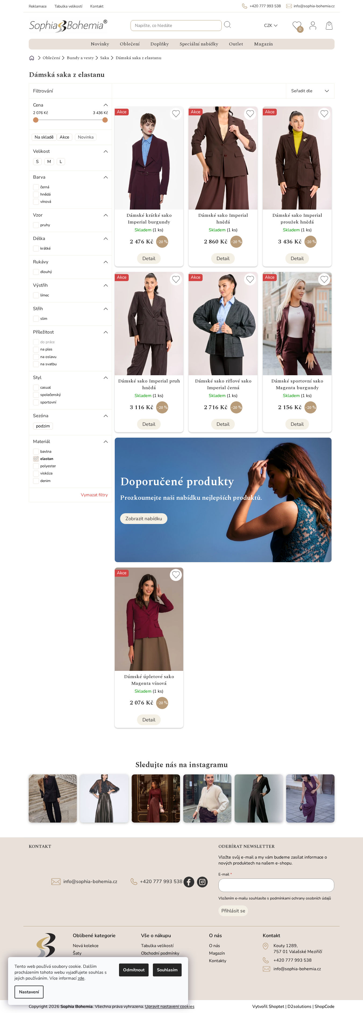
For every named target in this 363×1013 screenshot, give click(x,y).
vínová (45, 201)
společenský (50, 394)
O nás (214, 946)
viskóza (46, 473)
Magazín (217, 953)
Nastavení (29, 992)
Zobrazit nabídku (143, 518)
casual (45, 387)
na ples (46, 349)
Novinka (86, 137)
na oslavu (48, 356)
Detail (148, 258)
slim (43, 318)
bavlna (45, 451)
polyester (48, 466)
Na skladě (44, 137)
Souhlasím (167, 970)
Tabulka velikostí (68, 6)
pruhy (45, 225)
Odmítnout (134, 970)
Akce (64, 137)
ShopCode (325, 1007)
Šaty (77, 953)
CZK (268, 26)
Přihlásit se (233, 911)
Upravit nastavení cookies (170, 1007)
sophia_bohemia (202, 882)
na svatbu (48, 364)
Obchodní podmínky (160, 953)
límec (44, 295)
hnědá (45, 194)
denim (45, 480)
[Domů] (32, 57)
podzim (43, 426)
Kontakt (96, 6)
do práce (47, 342)
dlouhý (46, 271)
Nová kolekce (86, 946)
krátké (45, 248)
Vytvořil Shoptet (268, 1007)
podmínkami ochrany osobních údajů (300, 898)
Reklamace (37, 6)
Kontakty (217, 961)
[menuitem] (99, 44)
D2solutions (299, 1007)
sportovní (48, 402)
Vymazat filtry (94, 495)
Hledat (227, 24)
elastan (46, 458)
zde (81, 978)
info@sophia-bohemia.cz (90, 881)
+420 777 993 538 (161, 881)
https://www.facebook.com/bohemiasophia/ (189, 882)
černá (44, 187)
